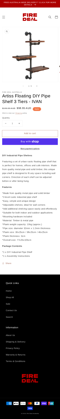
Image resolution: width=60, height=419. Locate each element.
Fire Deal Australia (33, 413)
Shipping (18, 113)
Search (9, 317)
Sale (8, 304)
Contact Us (11, 310)
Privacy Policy (13, 348)
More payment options (30, 149)
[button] (3, 17)
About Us (10, 335)
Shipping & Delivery (15, 342)
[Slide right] (36, 86)
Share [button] (9, 263)
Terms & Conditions (15, 361)
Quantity (6, 118)
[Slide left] (23, 86)
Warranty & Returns (15, 355)
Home (9, 291)
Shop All (10, 297)
